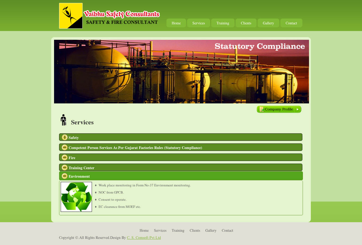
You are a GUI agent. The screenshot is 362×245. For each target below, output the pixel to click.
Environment (79, 176)
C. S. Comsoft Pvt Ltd (144, 237)
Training (223, 22)
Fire (72, 157)
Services (198, 22)
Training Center (81, 167)
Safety (74, 137)
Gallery (268, 22)
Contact (291, 22)
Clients (246, 22)
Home (176, 22)
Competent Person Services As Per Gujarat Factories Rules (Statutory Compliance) (135, 147)
